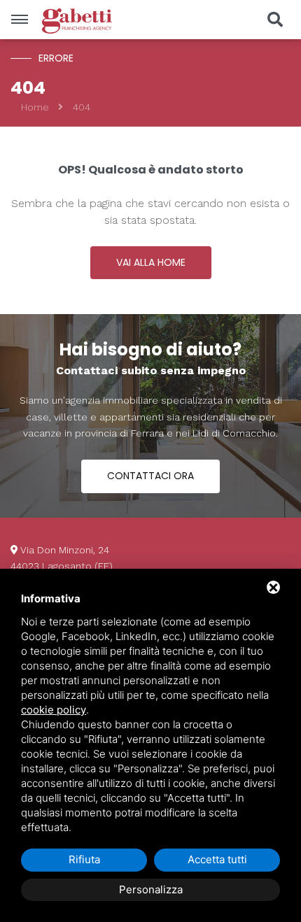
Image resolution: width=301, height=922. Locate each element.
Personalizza (151, 889)
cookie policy (53, 709)
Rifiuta (84, 859)
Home (35, 107)
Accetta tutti (217, 859)
